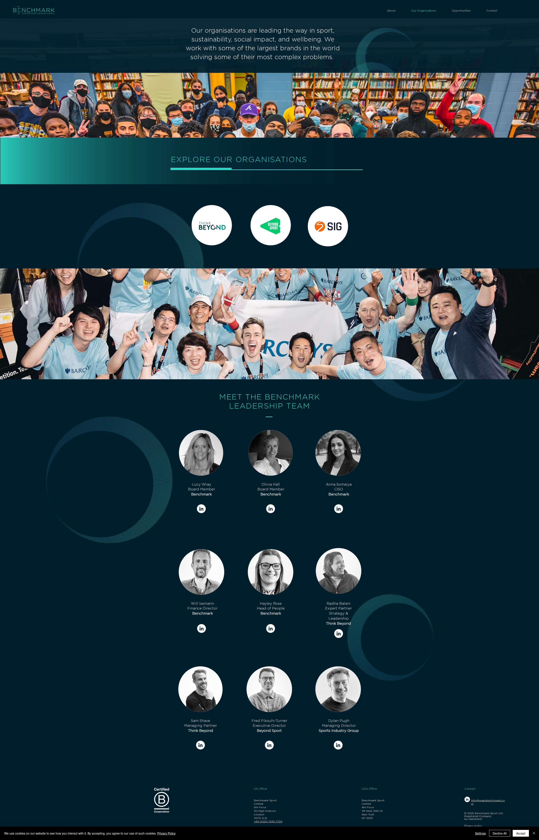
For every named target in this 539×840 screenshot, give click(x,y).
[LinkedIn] (201, 508)
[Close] (533, 833)
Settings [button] (480, 833)
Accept (520, 833)
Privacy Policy (166, 833)
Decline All (500, 833)
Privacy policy (473, 825)
